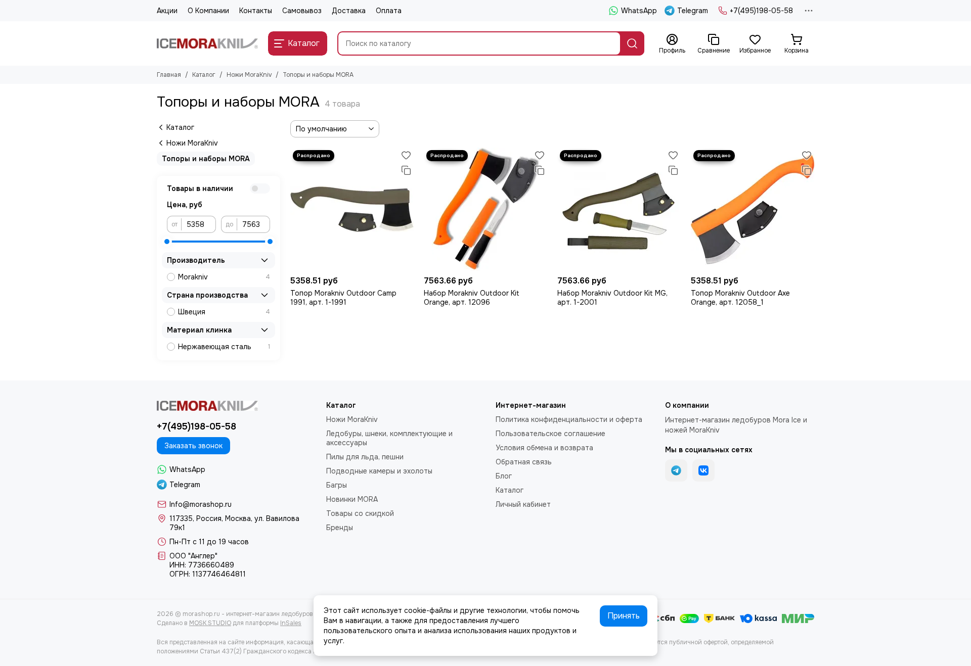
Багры (336, 485)
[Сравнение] (406, 170)
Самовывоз (302, 10)
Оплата (389, 10)
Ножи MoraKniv (249, 75)
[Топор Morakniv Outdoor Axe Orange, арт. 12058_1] (752, 209)
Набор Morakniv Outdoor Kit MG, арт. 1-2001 (612, 298)
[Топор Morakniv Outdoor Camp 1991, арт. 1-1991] (352, 209)
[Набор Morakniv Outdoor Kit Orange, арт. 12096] (485, 209)
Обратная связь (524, 461)
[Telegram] (676, 470)
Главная (169, 75)
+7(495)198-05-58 (761, 10)
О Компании (208, 10)
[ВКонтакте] (703, 470)
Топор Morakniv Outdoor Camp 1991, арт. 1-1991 (343, 298)
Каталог (203, 75)
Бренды (339, 527)
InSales (290, 623)
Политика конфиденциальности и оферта (569, 419)
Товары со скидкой (360, 513)
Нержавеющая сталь (224, 346)
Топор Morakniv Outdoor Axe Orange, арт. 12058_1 (740, 298)
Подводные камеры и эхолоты (379, 470)
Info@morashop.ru (200, 504)
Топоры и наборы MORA (206, 158)
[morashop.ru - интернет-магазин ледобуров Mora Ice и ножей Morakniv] (207, 43)
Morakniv (224, 276)
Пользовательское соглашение (550, 433)
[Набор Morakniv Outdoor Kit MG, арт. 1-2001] (619, 209)
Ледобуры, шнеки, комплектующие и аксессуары (389, 438)
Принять (623, 615)
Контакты (255, 10)
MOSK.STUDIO (210, 623)
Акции (167, 10)
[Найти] (632, 43)
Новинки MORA (352, 499)
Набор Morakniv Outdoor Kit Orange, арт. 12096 (471, 298)
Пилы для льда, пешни (365, 456)
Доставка (349, 10)
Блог (504, 476)
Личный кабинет (523, 504)
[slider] (167, 241)
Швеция (224, 311)
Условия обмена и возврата (544, 447)
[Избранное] (406, 155)
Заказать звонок (193, 445)
